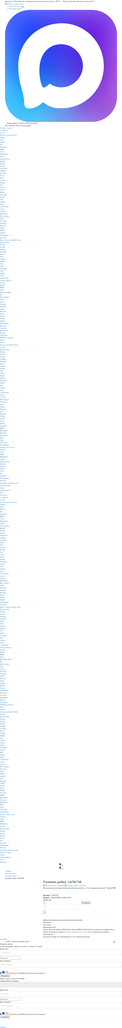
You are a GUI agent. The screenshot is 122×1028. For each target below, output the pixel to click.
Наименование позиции (9, 981)
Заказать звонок (6, 128)
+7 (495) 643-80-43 (14, 6)
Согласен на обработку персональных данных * (24, 973)
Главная (8, 871)
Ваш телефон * (6, 960)
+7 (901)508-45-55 (14, 9)
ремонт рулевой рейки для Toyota (78, 932)
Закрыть (3, 1027)
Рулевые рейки (11, 876)
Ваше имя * (4, 948)
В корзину (86, 902)
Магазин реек (10, 873)
